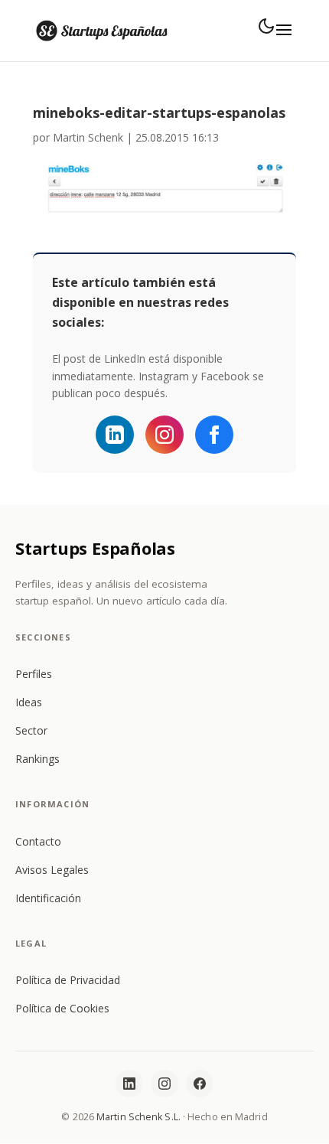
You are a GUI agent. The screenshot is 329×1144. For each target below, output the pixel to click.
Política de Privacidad (67, 980)
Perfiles (33, 674)
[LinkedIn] (129, 1083)
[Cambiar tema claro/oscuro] (266, 26)
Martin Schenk (88, 137)
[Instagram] (164, 435)
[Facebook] (214, 435)
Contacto (38, 841)
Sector (31, 730)
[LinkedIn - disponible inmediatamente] (115, 435)
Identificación (48, 898)
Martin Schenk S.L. (138, 1116)
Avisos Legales (52, 869)
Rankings (37, 758)
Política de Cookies (62, 1008)
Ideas (28, 702)
